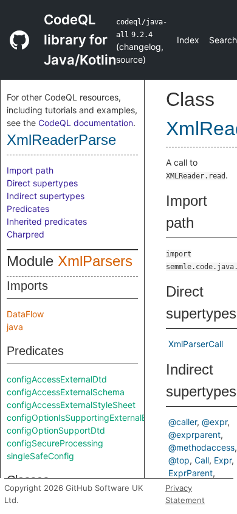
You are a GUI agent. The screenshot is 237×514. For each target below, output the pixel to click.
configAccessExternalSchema (66, 392)
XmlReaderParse (61, 140)
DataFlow (25, 314)
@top (179, 460)
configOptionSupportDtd (56, 430)
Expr (223, 460)
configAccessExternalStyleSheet (71, 405)
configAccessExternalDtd (57, 379)
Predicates (28, 208)
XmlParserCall (195, 344)
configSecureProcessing (55, 443)
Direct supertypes (42, 183)
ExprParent (190, 473)
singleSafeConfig (40, 456)
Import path (30, 170)
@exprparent (194, 434)
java (15, 327)
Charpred (25, 234)
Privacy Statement (185, 494)
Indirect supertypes (45, 196)
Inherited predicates (47, 221)
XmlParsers (95, 261)
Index (188, 40)
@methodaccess (201, 447)
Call (201, 460)
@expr (214, 422)
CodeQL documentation (85, 123)
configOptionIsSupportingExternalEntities (88, 417)
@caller (182, 422)
